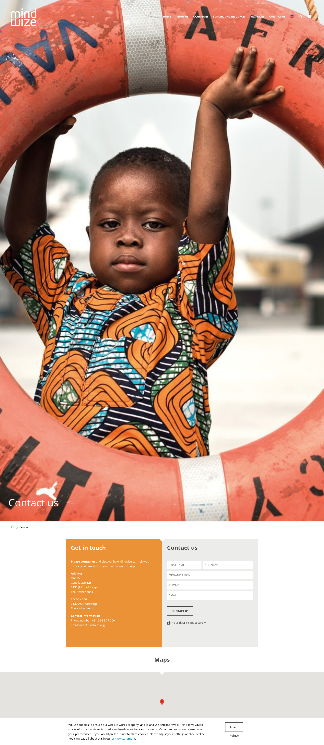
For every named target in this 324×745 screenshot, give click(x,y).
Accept (234, 727)
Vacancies (257, 16)
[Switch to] (292, 16)
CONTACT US (180, 611)
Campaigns (200, 16)
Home (167, 16)
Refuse (234, 735)
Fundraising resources (229, 16)
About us (182, 16)
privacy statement (123, 738)
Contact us (277, 16)
